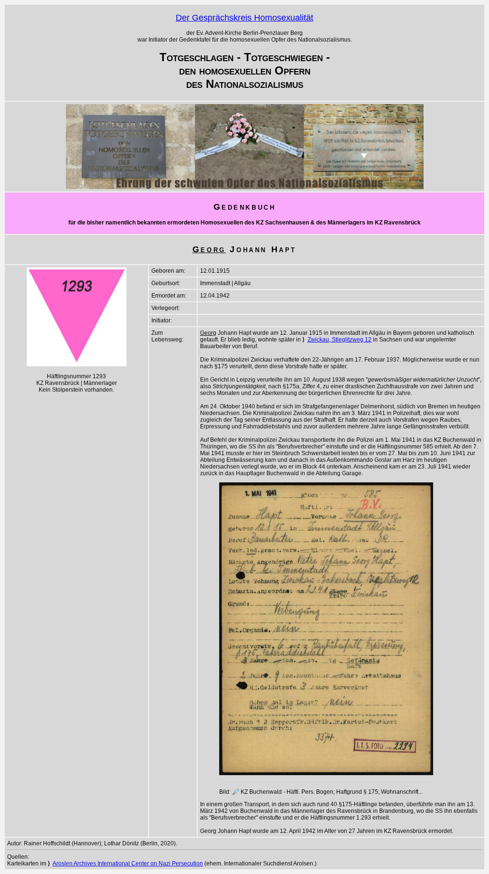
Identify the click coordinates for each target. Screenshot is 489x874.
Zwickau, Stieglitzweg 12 (340, 339)
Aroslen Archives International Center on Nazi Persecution (128, 863)
